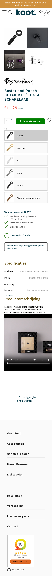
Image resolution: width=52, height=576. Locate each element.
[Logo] (26, 12)
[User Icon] (40, 12)
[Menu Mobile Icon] (4, 12)
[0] (44, 12)
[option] (15, 49)
